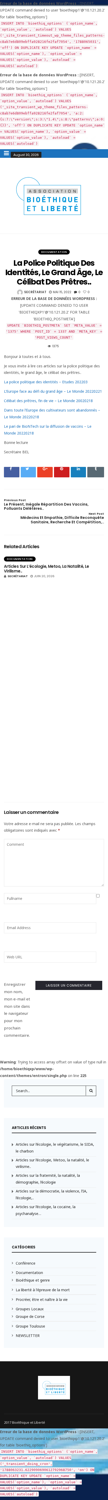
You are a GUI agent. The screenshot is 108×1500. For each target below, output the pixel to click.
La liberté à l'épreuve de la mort (43, 1289)
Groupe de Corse (30, 1316)
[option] (54, 673)
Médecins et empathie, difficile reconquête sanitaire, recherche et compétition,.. (62, 518)
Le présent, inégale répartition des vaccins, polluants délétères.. (46, 505)
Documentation (54, 252)
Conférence (25, 1263)
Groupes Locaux (30, 1308)
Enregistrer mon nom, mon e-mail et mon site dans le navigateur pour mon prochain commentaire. (17, 1010)
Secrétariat (35, 292)
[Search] (91, 1091)
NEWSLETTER (28, 1335)
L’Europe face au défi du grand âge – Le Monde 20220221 (53, 391)
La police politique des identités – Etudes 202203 (46, 381)
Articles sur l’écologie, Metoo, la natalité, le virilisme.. (46, 569)
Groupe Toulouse (30, 1326)
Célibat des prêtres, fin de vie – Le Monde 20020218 (48, 400)
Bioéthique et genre (33, 1280)
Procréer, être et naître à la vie (42, 1299)
